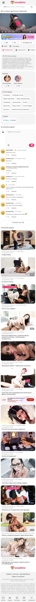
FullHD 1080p (27, 106)
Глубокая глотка (17, 95)
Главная (9, 574)
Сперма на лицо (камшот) (20, 109)
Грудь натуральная (23, 98)
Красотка (6, 106)
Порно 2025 (16, 106)
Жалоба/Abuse (24, 574)
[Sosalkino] (18, 2)
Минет (25, 102)
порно (16, 579)
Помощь (16, 574)
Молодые (6, 95)
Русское (6, 109)
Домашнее (16, 102)
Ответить (13, 155)
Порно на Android (18, 576)
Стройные (6, 102)
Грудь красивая (8, 98)
